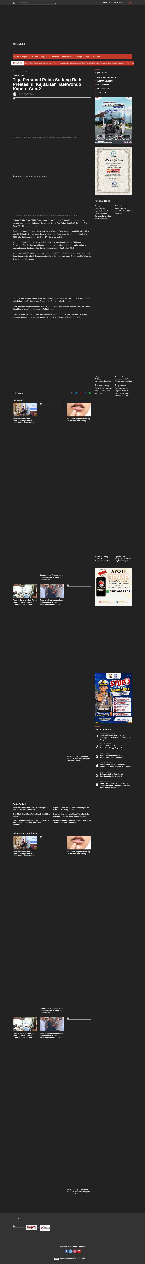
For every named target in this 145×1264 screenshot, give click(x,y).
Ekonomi (55, 57)
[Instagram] (75, 1251)
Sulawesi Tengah (20, 57)
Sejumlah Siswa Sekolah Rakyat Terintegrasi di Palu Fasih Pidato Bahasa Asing (23, 421)
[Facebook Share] (71, 393)
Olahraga (78, 57)
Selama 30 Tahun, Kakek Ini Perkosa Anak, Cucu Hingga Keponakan (114, 743)
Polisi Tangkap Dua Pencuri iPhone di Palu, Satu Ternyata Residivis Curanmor (78, 759)
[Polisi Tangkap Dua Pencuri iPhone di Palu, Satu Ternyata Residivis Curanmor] (79, 669)
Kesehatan (96, 57)
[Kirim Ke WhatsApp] (89, 393)
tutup (56, 1259)
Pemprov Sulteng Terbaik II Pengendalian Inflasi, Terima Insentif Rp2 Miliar (103, 559)
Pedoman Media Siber (68, 1246)
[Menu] (14, 3)
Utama (22, 75)
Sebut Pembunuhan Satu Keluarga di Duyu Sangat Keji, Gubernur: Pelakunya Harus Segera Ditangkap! (115, 782)
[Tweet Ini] (76, 393)
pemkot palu (102, 92)
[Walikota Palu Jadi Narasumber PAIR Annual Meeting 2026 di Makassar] (123, 290)
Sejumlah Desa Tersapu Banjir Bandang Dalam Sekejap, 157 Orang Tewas (51, 577)
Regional (44, 57)
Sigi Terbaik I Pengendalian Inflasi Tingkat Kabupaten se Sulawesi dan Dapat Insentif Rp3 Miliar (123, 559)
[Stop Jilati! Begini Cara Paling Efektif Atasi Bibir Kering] (79, 409)
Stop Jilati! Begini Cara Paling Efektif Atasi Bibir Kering (78, 420)
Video (87, 57)
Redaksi (82, 1246)
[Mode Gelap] (130, 2)
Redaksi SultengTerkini (25, 93)
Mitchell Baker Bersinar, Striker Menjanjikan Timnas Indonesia (111, 753)
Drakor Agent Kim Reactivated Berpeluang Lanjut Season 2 (111, 772)
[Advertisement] (72, 23)
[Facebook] (66, 1251)
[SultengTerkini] (25, 47)
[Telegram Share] (85, 393)
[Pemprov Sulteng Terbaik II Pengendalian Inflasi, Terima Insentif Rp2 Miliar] (103, 469)
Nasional (34, 57)
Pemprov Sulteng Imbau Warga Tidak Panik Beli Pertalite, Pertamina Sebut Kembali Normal (66, 63)
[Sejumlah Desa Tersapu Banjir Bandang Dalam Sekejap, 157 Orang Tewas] (52, 488)
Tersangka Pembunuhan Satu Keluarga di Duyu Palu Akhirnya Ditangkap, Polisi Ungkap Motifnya (51, 602)
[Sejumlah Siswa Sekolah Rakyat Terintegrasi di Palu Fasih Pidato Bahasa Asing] (25, 409)
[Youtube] (79, 1251)
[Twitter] (70, 1251)
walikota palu (103, 85)
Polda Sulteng (103, 89)
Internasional (67, 57)
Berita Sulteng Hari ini (107, 77)
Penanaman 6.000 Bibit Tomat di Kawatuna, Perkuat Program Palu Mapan (115, 762)
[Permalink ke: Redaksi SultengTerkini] (14, 94)
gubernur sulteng (105, 81)
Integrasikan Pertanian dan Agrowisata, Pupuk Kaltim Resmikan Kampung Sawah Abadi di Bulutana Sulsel (102, 379)
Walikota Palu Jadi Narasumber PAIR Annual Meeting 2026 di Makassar (123, 379)
